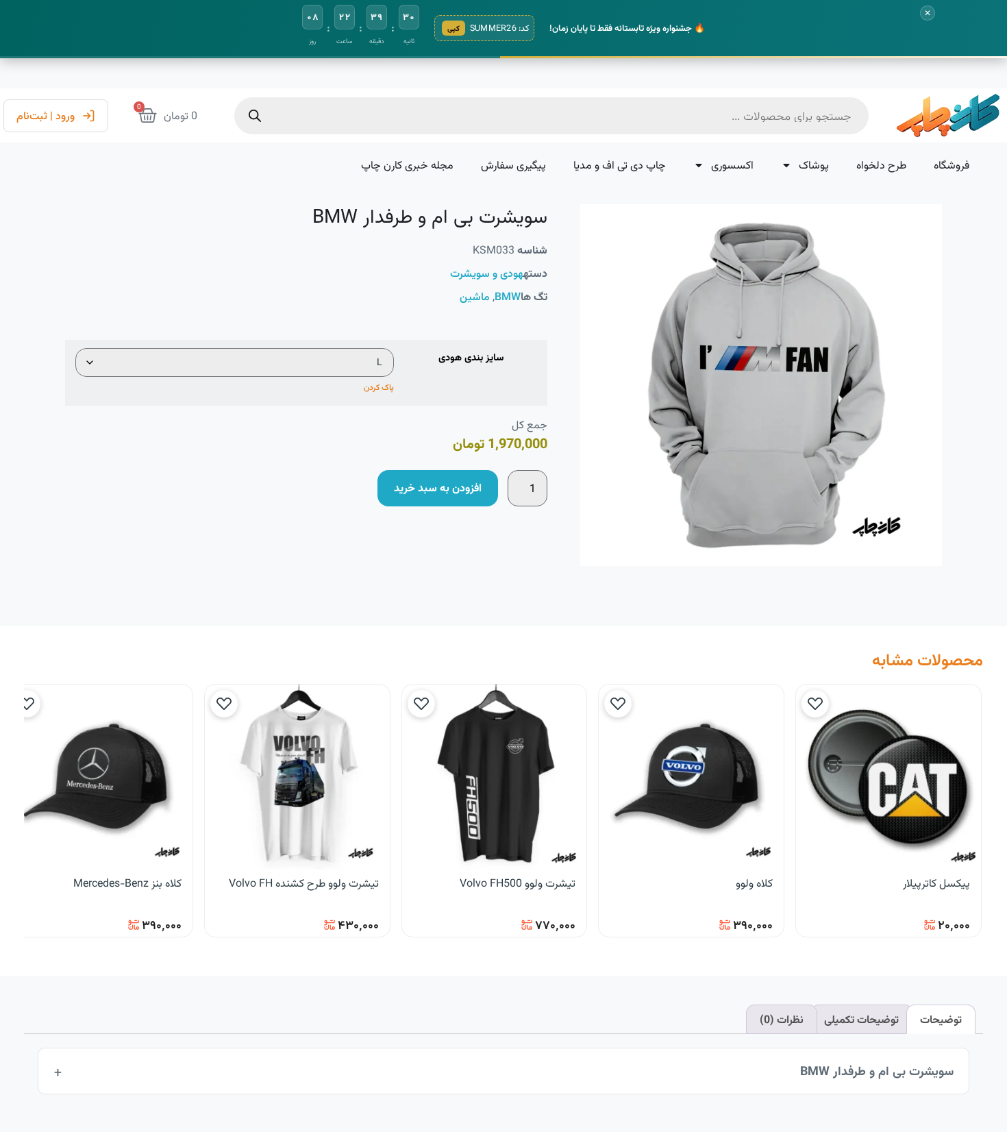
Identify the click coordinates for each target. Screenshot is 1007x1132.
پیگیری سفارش (513, 165)
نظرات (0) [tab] (782, 1019)
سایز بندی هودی (470, 358)
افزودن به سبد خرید (438, 487)
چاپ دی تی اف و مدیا (619, 165)
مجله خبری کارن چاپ (407, 165)
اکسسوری (732, 165)
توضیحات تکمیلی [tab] (861, 1019)
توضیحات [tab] (941, 1019)
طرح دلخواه (881, 165)
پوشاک (814, 165)
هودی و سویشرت (486, 273)
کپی (453, 28)
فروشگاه (951, 165)
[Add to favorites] (815, 703)
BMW (508, 296)
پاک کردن (379, 386)
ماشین (475, 296)
